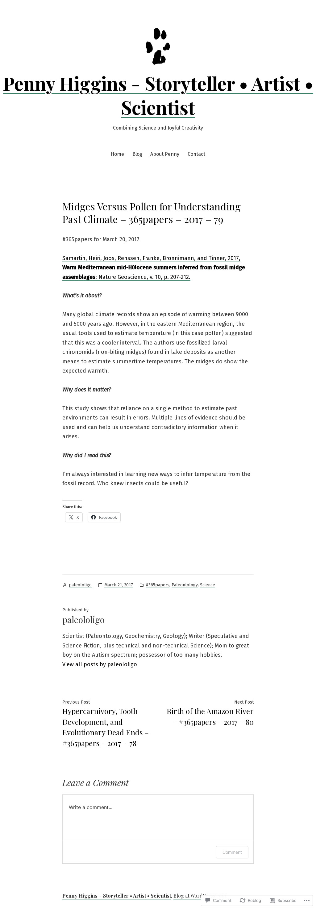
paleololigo (80, 585)
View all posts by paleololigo (99, 664)
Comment (232, 852)
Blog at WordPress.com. (200, 895)
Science (207, 585)
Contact (196, 154)
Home (117, 154)
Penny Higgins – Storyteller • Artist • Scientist (116, 895)
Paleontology (185, 585)
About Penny (164, 154)
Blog (137, 154)
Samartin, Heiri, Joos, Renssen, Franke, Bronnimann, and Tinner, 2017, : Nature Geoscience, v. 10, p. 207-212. (153, 267)
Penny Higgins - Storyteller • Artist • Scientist (158, 95)
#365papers (157, 585)
